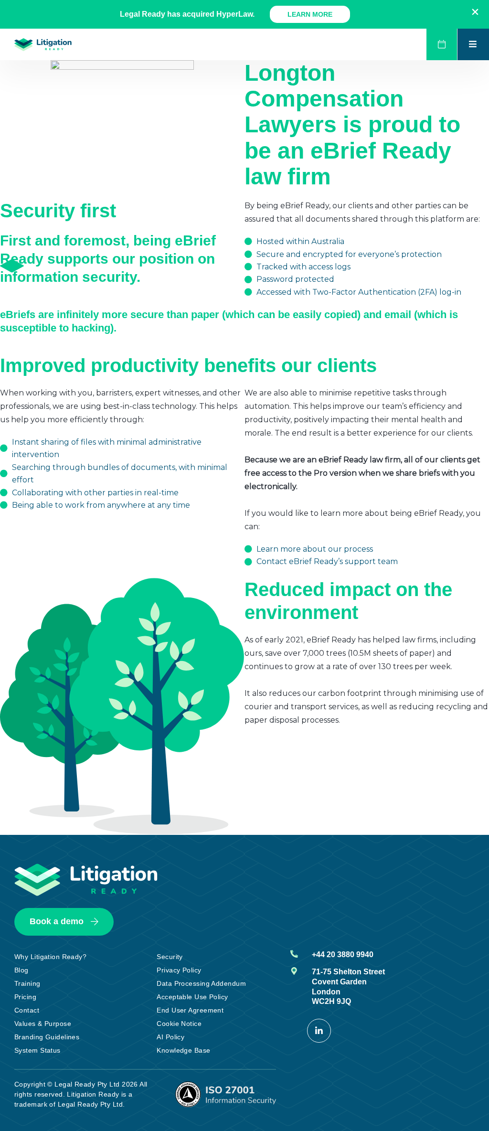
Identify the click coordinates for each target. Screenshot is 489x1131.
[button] (475, 12)
